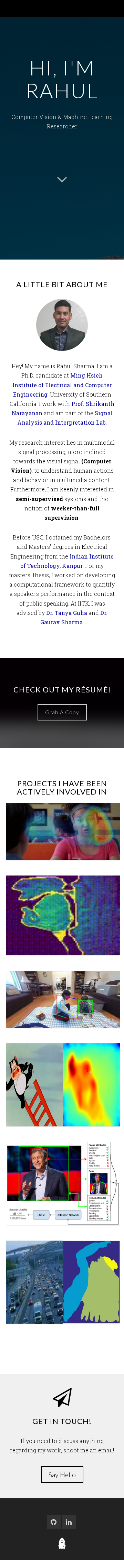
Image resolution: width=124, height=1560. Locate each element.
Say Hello (62, 1474)
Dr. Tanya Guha (66, 612)
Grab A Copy (62, 712)
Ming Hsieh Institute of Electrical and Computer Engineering (62, 385)
